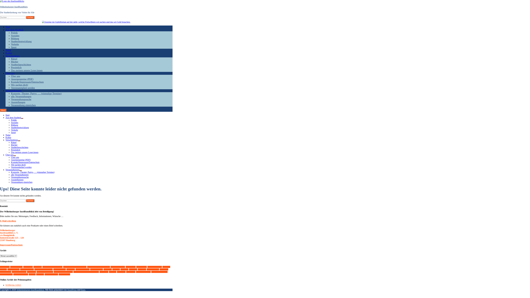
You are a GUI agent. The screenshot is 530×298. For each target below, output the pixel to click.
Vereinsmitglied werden (23, 87)
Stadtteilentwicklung (21, 41)
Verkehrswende (143, 272)
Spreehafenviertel (45, 272)
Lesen (124, 269)
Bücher (14, 61)
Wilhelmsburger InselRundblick (14, 7)
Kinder (70, 269)
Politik (14, 32)
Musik (133, 269)
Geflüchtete (13, 269)
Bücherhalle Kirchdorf (52, 267)
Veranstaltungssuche (21, 99)
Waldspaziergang (159, 272)
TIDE (112, 272)
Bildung (15, 38)
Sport (13, 47)
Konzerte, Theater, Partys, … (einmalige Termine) (36, 93)
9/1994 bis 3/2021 (13, 285)
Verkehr (15, 44)
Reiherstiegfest (19, 272)
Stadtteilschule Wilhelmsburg (86, 272)
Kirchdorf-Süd (82, 269)
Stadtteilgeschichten (21, 64)
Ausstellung (16, 267)
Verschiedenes (13, 55)
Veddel (121, 272)
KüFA (116, 269)
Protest (164, 269)
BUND (37, 267)
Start (8, 27)
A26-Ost (5, 267)
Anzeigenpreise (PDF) (22, 79)
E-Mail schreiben (8, 221)
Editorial (131, 267)
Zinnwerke (64, 274)
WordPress (72, 290)
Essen (166, 267)
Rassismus (5, 272)
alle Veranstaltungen (21, 96)
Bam (83, 290)
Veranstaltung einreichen (23, 105)
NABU (142, 269)
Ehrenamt (141, 267)
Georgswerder (27, 269)
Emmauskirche (154, 267)
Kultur (9, 53)
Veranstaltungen (14, 90)
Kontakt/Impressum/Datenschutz (27, 82)
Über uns (10, 73)
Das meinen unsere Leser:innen (27, 70)
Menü (3, 110)
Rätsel (14, 58)
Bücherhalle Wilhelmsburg (75, 267)
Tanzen (104, 272)
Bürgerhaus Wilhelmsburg (98, 267)
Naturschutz (153, 269)
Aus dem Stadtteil (14, 29)
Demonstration (118, 267)
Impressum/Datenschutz (11, 245)
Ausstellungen (18, 102)
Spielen (31, 272)
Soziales (15, 35)
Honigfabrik (59, 269)
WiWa (40, 274)
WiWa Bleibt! (51, 274)
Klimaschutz (96, 269)
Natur (8, 50)
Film (3, 269)
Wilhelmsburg (20, 274)
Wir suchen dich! (19, 84)
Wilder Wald (6, 274)
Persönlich (16, 67)
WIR (32, 274)
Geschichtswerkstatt (43, 269)
